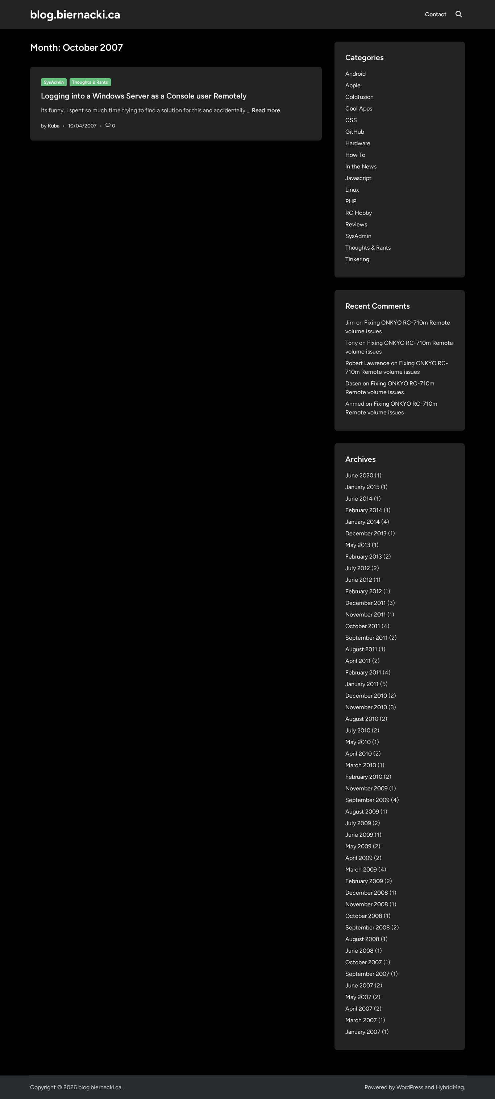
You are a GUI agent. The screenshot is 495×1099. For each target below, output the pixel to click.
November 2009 (366, 788)
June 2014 (359, 498)
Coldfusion (359, 96)
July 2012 (357, 568)
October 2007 (363, 962)
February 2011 (363, 672)
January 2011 (362, 684)
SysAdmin (54, 82)
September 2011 (366, 637)
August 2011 (361, 649)
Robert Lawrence (367, 363)
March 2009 (361, 869)
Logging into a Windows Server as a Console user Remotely (144, 95)
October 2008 (363, 915)
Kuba (53, 126)
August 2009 (362, 811)
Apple (353, 85)
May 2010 (358, 742)
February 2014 (363, 510)
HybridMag (450, 1087)
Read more (266, 110)
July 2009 (358, 823)
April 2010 (358, 753)
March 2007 (361, 1020)
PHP (350, 201)
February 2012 (363, 591)
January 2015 (362, 487)
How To (355, 154)
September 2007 (367, 973)
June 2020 (359, 475)
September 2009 (367, 800)
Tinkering (357, 259)
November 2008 (366, 904)
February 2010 (363, 776)
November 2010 (366, 707)
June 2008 (359, 950)
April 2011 (358, 660)
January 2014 (362, 521)
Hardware (357, 143)
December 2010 (366, 695)
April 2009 (359, 857)
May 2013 (357, 545)
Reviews (356, 224)
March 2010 (360, 765)
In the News (361, 166)
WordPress (409, 1087)
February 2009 (364, 881)
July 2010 (357, 730)
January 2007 (362, 1031)
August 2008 (362, 939)
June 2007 (359, 985)
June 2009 (359, 834)
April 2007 (359, 1008)
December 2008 (366, 892)
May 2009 (358, 846)
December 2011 (365, 602)
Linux (352, 189)
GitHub (354, 131)
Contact (435, 14)
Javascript (358, 178)
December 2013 (366, 533)
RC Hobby (358, 212)
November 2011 (365, 614)
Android (355, 73)
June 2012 (358, 579)
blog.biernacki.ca (75, 14)
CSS (351, 120)
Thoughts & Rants (90, 82)
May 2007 (358, 997)
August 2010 (361, 718)
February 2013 (363, 556)
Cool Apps (358, 108)
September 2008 (367, 927)
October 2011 (362, 626)
